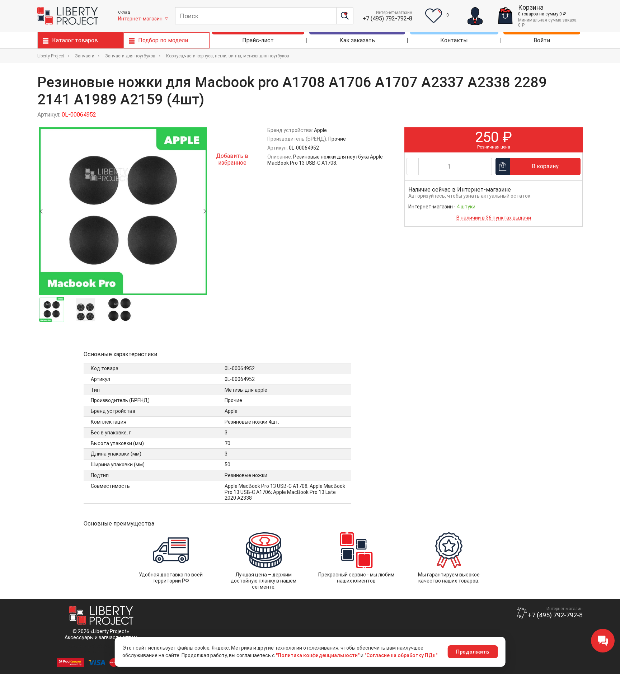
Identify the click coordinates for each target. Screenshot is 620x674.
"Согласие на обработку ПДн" (401, 655)
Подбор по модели (163, 40)
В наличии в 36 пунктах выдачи (493, 218)
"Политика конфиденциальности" (318, 655)
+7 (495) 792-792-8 (387, 18)
